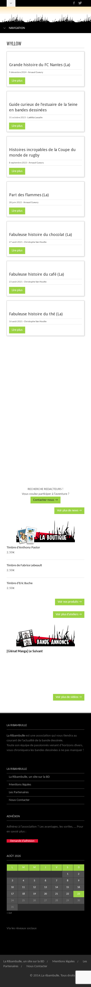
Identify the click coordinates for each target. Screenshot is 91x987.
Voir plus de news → (69, 510)
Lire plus (17, 80)
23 (78, 894)
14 (56, 887)
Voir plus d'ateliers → (69, 614)
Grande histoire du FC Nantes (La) (39, 64)
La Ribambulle (16, 735)
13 (45, 887)
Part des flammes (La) (29, 195)
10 (12, 887)
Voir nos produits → (70, 602)
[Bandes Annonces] (45, 636)
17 (12, 894)
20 (45, 894)
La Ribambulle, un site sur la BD (29, 777)
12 (34, 887)
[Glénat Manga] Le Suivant (25, 651)
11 (23, 887)
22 (67, 894)
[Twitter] (80, 3)
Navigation (17, 28)
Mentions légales (20, 784)
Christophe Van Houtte (35, 242)
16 (78, 887)
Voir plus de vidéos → (69, 697)
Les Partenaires (19, 792)
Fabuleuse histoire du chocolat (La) (40, 234)
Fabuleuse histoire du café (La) (36, 274)
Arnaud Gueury (35, 72)
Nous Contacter (19, 800)
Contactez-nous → (45, 500)
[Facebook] (74, 3)
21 (56, 894)
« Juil (9, 913)
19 (34, 894)
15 (67, 887)
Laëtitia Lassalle (34, 117)
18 (23, 894)
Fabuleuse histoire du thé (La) (36, 314)
